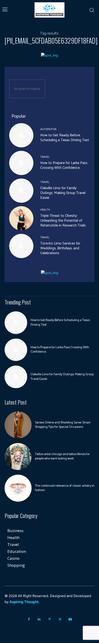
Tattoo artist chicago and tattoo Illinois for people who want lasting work (62, 456)
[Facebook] (29, 619)
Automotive (48, 129)
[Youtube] (70, 619)
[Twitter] (60, 619)
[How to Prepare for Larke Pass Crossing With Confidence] (21, 163)
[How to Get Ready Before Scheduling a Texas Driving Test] (21, 135)
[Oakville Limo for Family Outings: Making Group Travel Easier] (21, 191)
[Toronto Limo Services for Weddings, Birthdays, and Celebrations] (21, 246)
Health (45, 209)
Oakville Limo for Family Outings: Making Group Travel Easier (62, 193)
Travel (45, 157)
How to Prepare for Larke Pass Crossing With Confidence (63, 165)
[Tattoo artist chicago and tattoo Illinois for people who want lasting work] (18, 456)
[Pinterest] (50, 619)
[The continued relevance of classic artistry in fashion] (18, 488)
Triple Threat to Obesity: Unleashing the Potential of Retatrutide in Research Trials (63, 221)
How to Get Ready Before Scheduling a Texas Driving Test (64, 137)
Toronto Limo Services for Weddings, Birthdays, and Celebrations (60, 248)
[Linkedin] (39, 619)
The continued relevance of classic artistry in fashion (64, 488)
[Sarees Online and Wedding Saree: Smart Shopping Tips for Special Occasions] (18, 424)
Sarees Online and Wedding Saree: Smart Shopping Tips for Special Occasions (62, 425)
